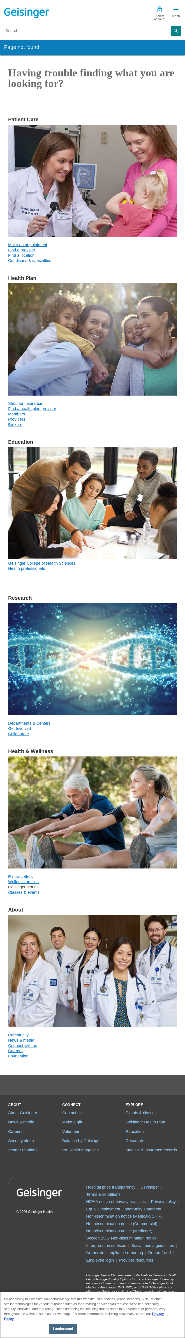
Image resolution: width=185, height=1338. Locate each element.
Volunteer (70, 1131)
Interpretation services (106, 1245)
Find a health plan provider (32, 408)
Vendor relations (22, 1150)
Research (134, 1141)
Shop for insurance (25, 403)
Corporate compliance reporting (114, 1253)
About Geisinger (22, 1113)
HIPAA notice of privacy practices (116, 1201)
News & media (21, 1040)
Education (135, 1131)
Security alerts (21, 1141)
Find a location (21, 255)
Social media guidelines (152, 1245)
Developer (150, 1187)
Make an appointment (27, 245)
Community (18, 1035)
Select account (159, 17)
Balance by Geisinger (81, 1141)
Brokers (15, 424)
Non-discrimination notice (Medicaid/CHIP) (124, 1216)
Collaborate (18, 734)
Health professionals (26, 568)
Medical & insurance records (151, 1150)
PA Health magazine (80, 1150)
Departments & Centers (29, 723)
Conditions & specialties (29, 260)
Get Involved (19, 728)
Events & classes (141, 1113)
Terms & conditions (103, 1194)
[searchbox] (87, 31)
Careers (15, 1051)
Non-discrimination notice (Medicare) (119, 1231)
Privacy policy (163, 1201)
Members (16, 414)
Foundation (18, 1056)
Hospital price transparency (110, 1187)
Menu (176, 16)
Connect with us (22, 1045)
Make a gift (72, 1122)
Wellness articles (23, 882)
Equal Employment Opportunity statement (123, 1209)
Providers (16, 419)
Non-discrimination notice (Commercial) (121, 1223)
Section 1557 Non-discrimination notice (121, 1238)
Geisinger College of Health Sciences (41, 563)
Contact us (72, 1113)
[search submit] (176, 31)
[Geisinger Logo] (26, 13)
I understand (63, 1329)
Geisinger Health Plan (145, 1122)
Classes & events (23, 892)
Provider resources (136, 1260)
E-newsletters (20, 876)
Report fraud (159, 1253)
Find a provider (21, 250)
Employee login (100, 1260)
